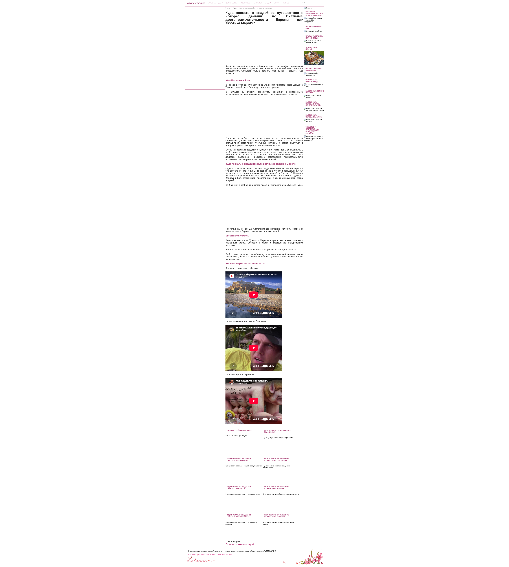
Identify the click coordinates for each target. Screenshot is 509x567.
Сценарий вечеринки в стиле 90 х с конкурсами (314, 13)
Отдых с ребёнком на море (239, 430)
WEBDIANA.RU (270, 551)
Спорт (277, 3)
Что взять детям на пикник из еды (315, 37)
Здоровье (245, 3)
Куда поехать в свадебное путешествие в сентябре (276, 459)
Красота (212, 3)
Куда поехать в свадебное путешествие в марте (276, 488)
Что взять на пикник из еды (312, 81)
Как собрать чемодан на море (314, 116)
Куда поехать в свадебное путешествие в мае (239, 488)
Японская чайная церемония (314, 70)
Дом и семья (232, 3)
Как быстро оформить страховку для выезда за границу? (312, 130)
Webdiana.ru (196, 3)
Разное (285, 3)
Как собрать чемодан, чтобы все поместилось (314, 104)
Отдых (268, 3)
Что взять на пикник (311, 48)
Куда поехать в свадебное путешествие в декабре (239, 459)
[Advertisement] (205, 47)
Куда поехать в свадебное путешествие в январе (276, 516)
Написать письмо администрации (215, 554)
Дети (220, 3)
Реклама (192, 554)
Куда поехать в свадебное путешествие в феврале (239, 516)
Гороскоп (257, 3)
